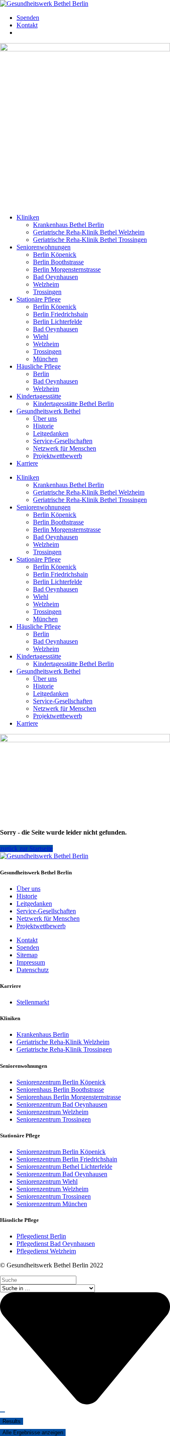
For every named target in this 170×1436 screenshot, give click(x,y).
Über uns (45, 418)
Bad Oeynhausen (55, 276)
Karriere (27, 463)
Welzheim (46, 284)
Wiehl (40, 336)
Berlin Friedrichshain (60, 314)
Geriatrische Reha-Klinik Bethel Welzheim (88, 232)
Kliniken (28, 217)
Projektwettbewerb (57, 455)
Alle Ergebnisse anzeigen (32, 1432)
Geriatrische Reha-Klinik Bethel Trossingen (90, 239)
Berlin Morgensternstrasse (67, 269)
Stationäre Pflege (39, 299)
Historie (43, 426)
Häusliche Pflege (39, 366)
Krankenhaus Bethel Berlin (68, 224)
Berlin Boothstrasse (58, 261)
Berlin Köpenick (54, 254)
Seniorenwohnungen (44, 247)
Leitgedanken (50, 433)
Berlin (41, 373)
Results (11, 1421)
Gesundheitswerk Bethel (48, 411)
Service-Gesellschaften (62, 440)
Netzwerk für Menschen (64, 448)
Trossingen (47, 291)
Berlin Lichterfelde (57, 321)
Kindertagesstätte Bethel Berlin (73, 403)
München (45, 358)
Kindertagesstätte (39, 396)
